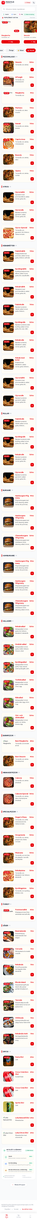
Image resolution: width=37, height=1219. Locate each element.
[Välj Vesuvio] (32, 69)
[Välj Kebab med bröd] (32, 370)
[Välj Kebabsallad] (32, 636)
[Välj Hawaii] (32, 131)
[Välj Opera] (32, 179)
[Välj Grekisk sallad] (32, 654)
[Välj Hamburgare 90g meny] (32, 508)
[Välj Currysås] (32, 957)
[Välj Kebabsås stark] (32, 1043)
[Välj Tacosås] (32, 1010)
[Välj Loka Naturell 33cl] (32, 1125)
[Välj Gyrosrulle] (32, 220)
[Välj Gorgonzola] (32, 845)
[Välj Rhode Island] (32, 992)
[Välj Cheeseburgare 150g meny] (32, 547)
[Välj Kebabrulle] (32, 350)
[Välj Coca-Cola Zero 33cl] (32, 1080)
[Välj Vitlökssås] (32, 1026)
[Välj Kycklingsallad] (32, 672)
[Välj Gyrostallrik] (32, 202)
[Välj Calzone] (32, 786)
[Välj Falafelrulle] (32, 314)
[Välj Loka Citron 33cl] (32, 1141)
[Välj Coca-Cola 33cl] (32, 1095)
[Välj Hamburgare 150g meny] (32, 528)
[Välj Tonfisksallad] (32, 690)
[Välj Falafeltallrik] (32, 261)
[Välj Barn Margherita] (32, 749)
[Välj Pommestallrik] (32, 917)
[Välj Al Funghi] (32, 85)
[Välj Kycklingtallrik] (32, 279)
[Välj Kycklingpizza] (32, 896)
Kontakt (16, 1209)
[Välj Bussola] (32, 163)
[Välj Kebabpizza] (32, 880)
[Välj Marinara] (32, 116)
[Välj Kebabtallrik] (32, 297)
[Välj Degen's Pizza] (32, 827)
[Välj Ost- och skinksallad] (32, 727)
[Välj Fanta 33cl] (32, 1064)
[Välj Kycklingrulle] (32, 332)
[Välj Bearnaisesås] (32, 941)
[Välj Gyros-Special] (32, 238)
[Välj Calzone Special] (32, 804)
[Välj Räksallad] (32, 707)
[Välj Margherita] (32, 100)
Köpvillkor (7, 1209)
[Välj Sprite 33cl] (32, 1110)
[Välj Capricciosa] (32, 147)
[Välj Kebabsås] (32, 974)
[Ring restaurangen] (33, 2)
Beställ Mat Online (27, 1209)
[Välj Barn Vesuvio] (32, 764)
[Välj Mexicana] (32, 863)
